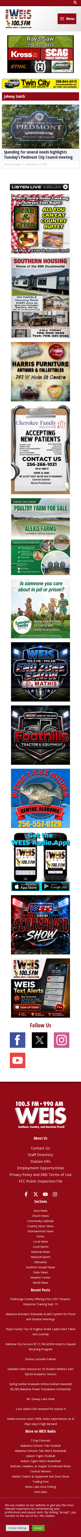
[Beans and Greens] (40, 223)
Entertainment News (41, 1231)
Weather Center (40, 1277)
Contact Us (40, 1148)
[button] (75, 2)
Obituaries (40, 1262)
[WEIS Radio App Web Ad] (40, 861)
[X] (35, 1194)
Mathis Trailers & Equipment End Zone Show (40, 1476)
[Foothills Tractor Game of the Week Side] (40, 735)
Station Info (40, 1161)
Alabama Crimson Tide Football (40, 1445)
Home (40, 1236)
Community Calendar (40, 1221)
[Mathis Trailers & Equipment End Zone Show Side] (40, 671)
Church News (40, 1216)
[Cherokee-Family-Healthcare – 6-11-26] (40, 449)
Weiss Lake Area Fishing (40, 1487)
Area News (41, 1211)
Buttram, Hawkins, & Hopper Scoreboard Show (40, 1466)
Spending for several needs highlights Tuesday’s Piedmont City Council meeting (38, 154)
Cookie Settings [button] (17, 1528)
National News (40, 1252)
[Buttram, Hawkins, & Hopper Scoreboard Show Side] (40, 924)
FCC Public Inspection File (40, 1181)
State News (40, 1272)
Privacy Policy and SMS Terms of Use (40, 1174)
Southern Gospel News (40, 1267)
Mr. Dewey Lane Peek (40, 1399)
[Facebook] (26, 1194)
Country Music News (40, 1226)
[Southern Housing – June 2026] (40, 297)
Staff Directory (40, 1154)
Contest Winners (40, 1471)
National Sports (41, 1257)
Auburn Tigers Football (40, 1456)
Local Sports (41, 1246)
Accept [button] (38, 1528)
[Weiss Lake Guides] (40, 798)
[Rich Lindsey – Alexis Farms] (40, 536)
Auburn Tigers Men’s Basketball (41, 1461)
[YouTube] (45, 1194)
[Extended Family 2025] (40, 608)
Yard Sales (40, 1492)
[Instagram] (54, 1194)
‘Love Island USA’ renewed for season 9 (41, 1409)
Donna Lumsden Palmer (40, 1359)
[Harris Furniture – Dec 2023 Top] (40, 371)
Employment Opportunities (40, 1167)
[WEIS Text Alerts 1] (40, 988)
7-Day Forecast (40, 1440)
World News (40, 1282)
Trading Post (40, 1481)
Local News (40, 1241)
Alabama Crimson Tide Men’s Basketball (40, 1451)
